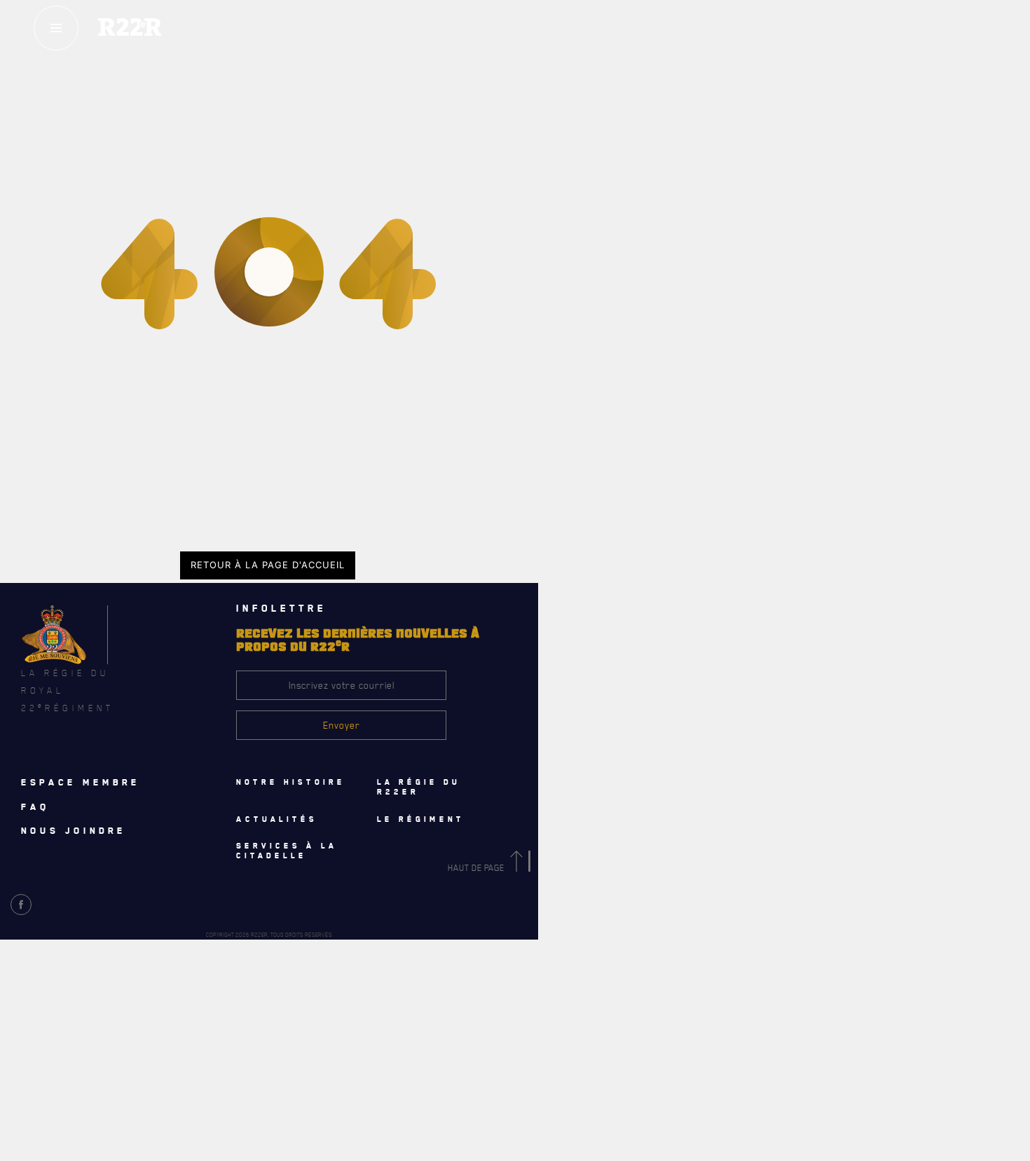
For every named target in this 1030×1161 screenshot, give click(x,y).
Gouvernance (570, 202)
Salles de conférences (591, 654)
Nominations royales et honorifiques (621, 264)
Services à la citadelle (636, 593)
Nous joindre (73, 830)
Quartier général (579, 295)
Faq (752, 76)
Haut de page (477, 868)
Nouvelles (390, 1040)
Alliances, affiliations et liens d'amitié (624, 387)
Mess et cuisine (575, 684)
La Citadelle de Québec (589, 233)
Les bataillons (572, 326)
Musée (556, 715)
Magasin (752, 118)
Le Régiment (590, 172)
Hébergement (570, 623)
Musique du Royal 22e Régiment (607, 356)
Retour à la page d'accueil (268, 564)
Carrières (564, 418)
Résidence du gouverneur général (615, 746)
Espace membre (80, 782)
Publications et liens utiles (601, 449)
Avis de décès (678, 1040)
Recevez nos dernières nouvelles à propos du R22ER (173, 1097)
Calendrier (110, 1040)
